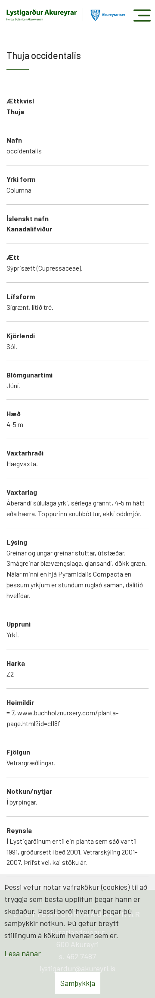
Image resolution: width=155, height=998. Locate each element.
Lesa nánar (22, 953)
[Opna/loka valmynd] (142, 15)
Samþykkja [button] (77, 983)
